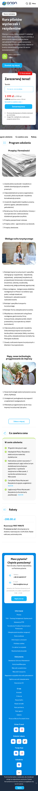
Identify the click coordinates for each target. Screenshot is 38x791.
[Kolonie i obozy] (19, 741)
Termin (7, 84)
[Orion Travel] (16, 729)
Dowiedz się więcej (12, 65)
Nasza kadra (19, 700)
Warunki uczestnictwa (19, 668)
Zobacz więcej (19, 421)
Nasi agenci (19, 711)
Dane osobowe (19, 636)
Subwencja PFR (19, 622)
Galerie (19, 715)
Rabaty (33, 137)
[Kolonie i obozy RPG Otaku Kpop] (13, 741)
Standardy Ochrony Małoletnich (19, 660)
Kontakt (19, 692)
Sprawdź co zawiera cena (13, 102)
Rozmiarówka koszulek (19, 651)
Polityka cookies (19, 643)
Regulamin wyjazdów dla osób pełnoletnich (19, 675)
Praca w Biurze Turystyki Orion (19, 718)
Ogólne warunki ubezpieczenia (19, 679)
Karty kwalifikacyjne (19, 664)
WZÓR (10, 486)
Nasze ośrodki (19, 703)
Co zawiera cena (22, 137)
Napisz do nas (19, 599)
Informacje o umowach (19, 640)
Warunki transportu (19, 672)
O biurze (19, 696)
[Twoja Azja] (16, 753)
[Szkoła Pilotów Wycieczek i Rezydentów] (19, 765)
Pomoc (19, 615)
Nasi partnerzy (19, 707)
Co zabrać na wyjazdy (19, 647)
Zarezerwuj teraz (18, 106)
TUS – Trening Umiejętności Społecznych (19, 618)
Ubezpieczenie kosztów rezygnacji (19, 632)
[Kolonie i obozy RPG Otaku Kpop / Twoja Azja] (24, 741)
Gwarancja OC (19, 683)
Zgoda (20, 788)
